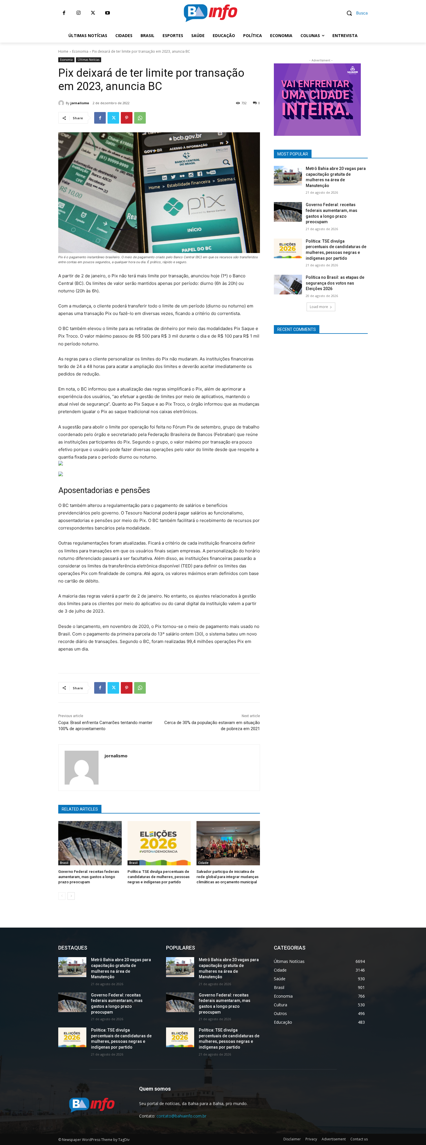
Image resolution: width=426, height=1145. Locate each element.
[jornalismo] (62, 103)
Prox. (263, 98)
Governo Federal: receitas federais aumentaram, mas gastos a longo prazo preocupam (88, 876)
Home (63, 51)
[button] (355, 13)
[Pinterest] (126, 118)
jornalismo (79, 103)
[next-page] (71, 896)
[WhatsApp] (140, 118)
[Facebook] (64, 13)
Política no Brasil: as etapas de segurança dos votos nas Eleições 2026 (335, 283)
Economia (80, 51)
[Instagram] (78, 13)
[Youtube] (107, 13)
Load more (319, 306)
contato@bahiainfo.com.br (181, 1116)
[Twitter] (93, 13)
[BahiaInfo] (210, 13)
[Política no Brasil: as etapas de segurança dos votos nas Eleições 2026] (288, 284)
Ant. (371, 98)
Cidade (203, 863)
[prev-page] (61, 896)
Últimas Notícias (88, 60)
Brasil (64, 863)
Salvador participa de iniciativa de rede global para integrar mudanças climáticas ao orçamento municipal (227, 876)
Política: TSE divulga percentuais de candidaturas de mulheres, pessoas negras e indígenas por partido (159, 876)
